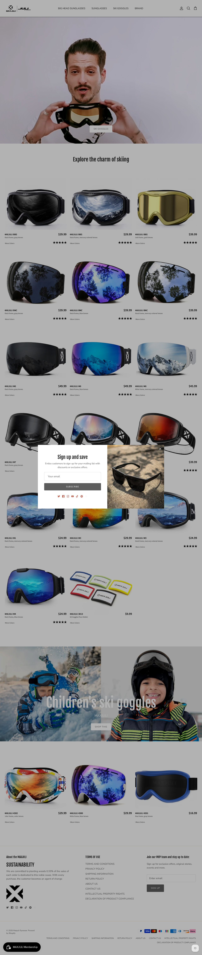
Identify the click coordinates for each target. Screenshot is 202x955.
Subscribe (72, 486)
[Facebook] (63, 496)
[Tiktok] (77, 496)
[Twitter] (59, 496)
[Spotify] (81, 496)
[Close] (160, 448)
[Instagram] (68, 496)
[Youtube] (72, 496)
